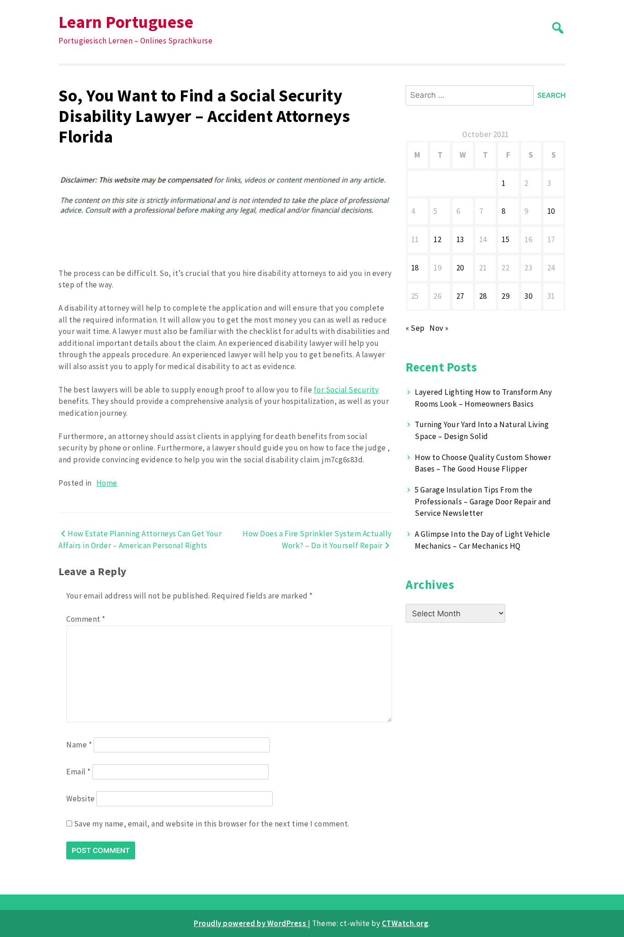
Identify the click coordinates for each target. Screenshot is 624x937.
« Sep (415, 328)
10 (551, 211)
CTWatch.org (405, 923)
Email (78, 772)
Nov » (439, 328)
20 (460, 268)
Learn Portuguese (125, 21)
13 (460, 239)
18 (415, 268)
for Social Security (346, 390)
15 (505, 239)
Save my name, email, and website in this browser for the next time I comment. (211, 824)
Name (79, 745)
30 (528, 296)
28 (483, 296)
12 (437, 239)
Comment (86, 619)
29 (505, 296)
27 (460, 296)
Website (80, 799)
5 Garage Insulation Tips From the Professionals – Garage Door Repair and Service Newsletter (483, 501)
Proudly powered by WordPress (251, 923)
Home (106, 483)
